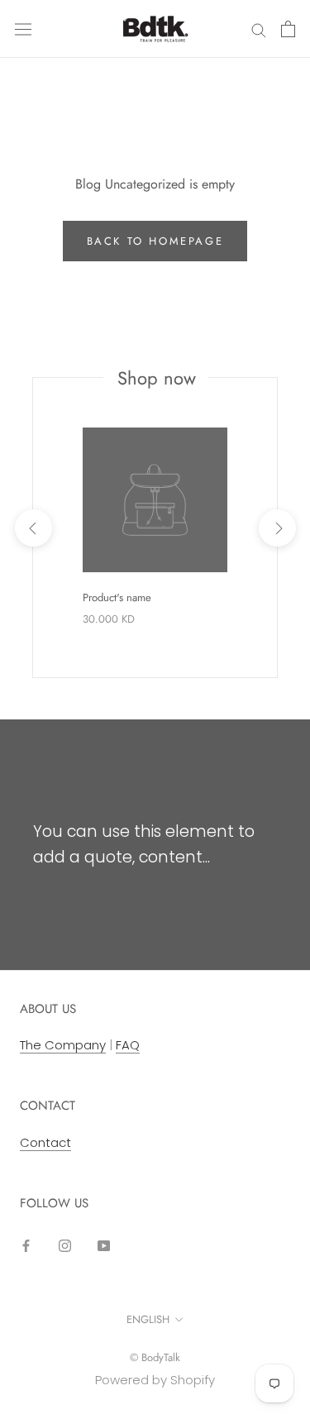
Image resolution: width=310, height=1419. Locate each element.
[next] (276, 528)
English (147, 1319)
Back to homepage (155, 241)
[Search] (258, 29)
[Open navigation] (23, 29)
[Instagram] (65, 1245)
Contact (45, 1142)
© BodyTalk (155, 1357)
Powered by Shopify (155, 1379)
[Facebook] (26, 1245)
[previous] (32, 528)
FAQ (128, 1045)
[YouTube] (104, 1245)
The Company (63, 1045)
